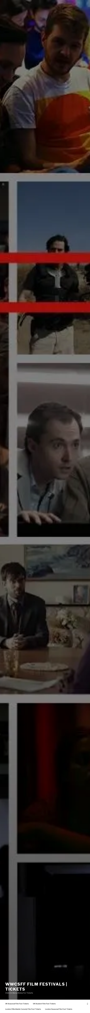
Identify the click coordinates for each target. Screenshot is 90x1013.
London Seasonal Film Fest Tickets (58, 1009)
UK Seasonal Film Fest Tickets (17, 1004)
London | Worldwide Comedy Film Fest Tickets (23, 1009)
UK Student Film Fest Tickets (44, 1004)
